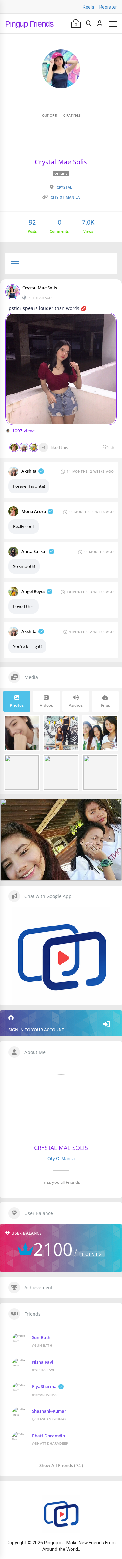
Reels (88, 6)
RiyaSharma (44, 1386)
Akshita (29, 471)
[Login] (99, 23)
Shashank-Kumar (49, 1411)
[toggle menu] (15, 264)
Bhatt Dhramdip (48, 1436)
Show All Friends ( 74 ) (61, 1465)
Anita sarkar (34, 551)
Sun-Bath (41, 1337)
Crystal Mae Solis (39, 288)
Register (108, 6)
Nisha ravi (42, 1362)
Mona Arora (33, 511)
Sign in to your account (36, 1030)
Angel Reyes (33, 591)
